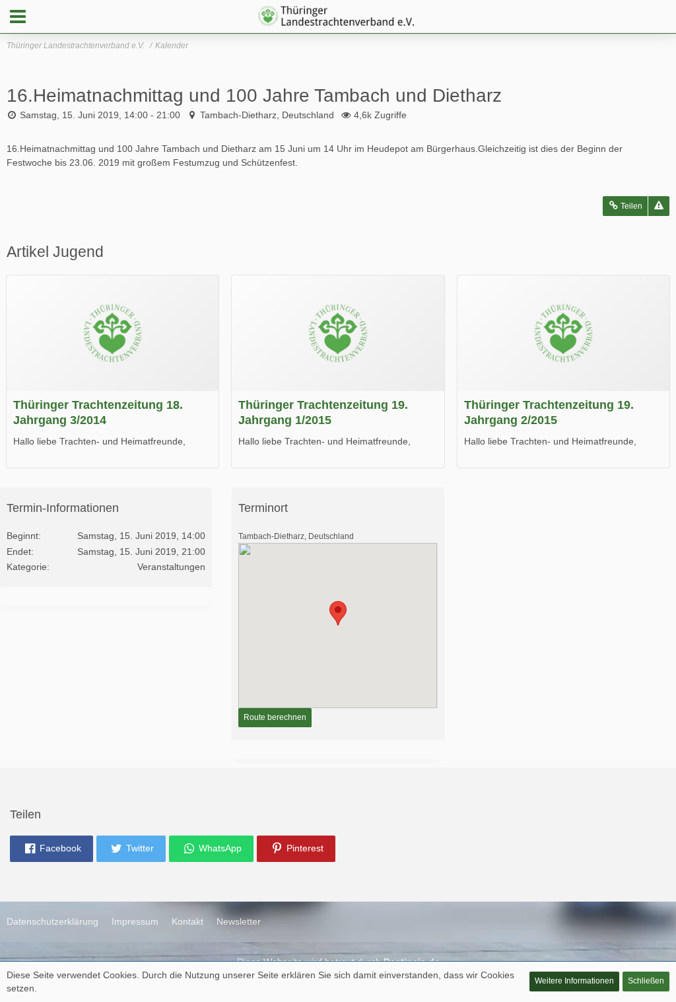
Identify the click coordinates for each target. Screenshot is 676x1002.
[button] (18, 16)
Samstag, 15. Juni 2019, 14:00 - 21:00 (100, 115)
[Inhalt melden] (658, 206)
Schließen (646, 980)
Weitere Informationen (574, 980)
